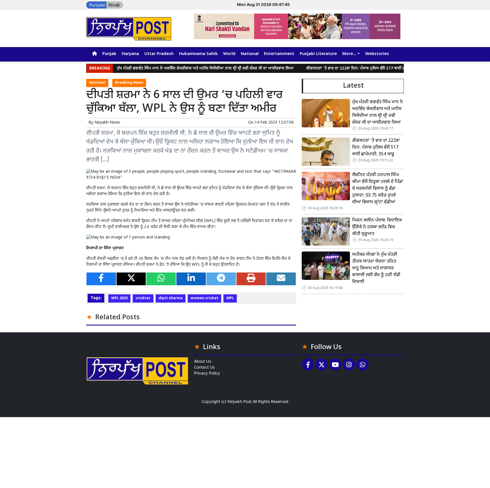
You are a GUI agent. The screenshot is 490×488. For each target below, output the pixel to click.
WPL (230, 298)
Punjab (109, 54)
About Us (202, 361)
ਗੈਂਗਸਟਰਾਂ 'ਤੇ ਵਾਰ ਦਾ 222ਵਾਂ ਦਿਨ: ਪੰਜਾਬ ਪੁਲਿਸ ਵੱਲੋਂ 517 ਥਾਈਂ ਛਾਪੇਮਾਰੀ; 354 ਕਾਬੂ (357, 68)
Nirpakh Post (239, 401)
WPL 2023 (119, 298)
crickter (143, 298)
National (250, 54)
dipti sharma (171, 298)
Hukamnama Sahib (198, 54)
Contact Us (204, 367)
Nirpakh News (107, 122)
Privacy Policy (207, 373)
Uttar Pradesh (159, 54)
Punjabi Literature (318, 54)
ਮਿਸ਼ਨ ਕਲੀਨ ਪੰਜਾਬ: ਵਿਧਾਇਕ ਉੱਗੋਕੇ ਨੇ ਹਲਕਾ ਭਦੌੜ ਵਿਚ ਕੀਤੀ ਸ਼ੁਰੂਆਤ (377, 227)
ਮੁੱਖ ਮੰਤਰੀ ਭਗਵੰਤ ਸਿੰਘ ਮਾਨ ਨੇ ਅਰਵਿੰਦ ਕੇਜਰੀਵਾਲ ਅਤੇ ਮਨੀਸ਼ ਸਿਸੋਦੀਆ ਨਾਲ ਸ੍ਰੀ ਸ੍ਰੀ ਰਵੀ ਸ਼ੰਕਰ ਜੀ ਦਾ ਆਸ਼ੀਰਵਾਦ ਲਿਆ (193, 68)
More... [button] (349, 54)
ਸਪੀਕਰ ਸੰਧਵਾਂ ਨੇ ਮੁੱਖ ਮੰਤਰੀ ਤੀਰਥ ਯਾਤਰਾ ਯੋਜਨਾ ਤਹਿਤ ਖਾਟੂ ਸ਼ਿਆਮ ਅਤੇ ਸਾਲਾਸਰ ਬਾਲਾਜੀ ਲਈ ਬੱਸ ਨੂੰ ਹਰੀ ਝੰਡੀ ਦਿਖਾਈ (376, 268)
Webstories (377, 54)
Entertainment (279, 54)
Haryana (130, 54)
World (229, 54)
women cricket (204, 298)
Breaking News (129, 83)
